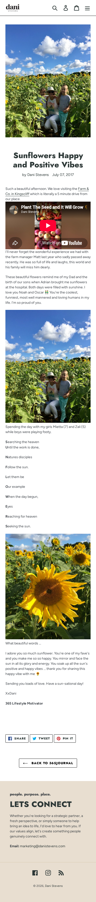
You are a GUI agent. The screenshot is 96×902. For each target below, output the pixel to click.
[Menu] (87, 7)
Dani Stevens (54, 886)
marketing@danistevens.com (42, 846)
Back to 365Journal (51, 763)
